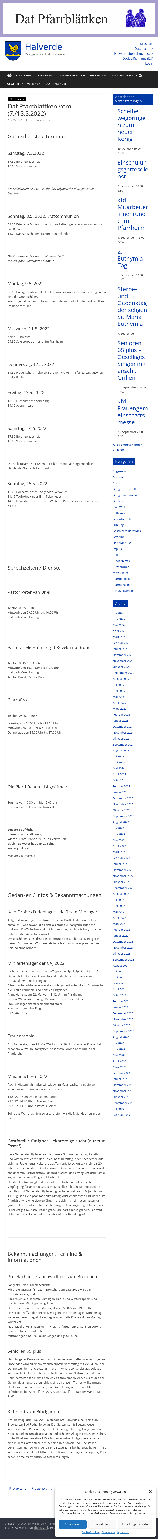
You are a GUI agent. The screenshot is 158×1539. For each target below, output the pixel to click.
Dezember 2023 (123, 798)
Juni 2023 (119, 834)
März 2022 (119, 923)
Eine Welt (119, 507)
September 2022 (123, 888)
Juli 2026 (118, 613)
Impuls (117, 549)
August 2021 (121, 965)
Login (149, 63)
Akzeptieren (72, 1524)
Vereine (32, 84)
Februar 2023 (121, 858)
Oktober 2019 (121, 1097)
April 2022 (119, 918)
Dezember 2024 (123, 726)
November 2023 (123, 804)
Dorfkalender (56, 84)
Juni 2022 (119, 906)
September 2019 (123, 1103)
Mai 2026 (119, 625)
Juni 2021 (119, 977)
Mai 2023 (119, 840)
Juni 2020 (119, 1049)
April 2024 (119, 774)
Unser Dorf (43, 75)
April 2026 (119, 631)
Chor (116, 483)
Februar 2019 (121, 1115)
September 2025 (123, 673)
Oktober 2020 (121, 1025)
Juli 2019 (118, 1109)
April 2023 (119, 846)
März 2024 (119, 780)
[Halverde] (9, 75)
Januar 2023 (120, 864)
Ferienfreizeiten (123, 519)
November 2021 (123, 947)
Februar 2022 (121, 929)
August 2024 (121, 750)
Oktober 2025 (121, 667)
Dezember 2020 (123, 1013)
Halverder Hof (122, 543)
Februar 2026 (121, 643)
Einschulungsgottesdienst (133, 169)
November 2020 (123, 1019)
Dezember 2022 (123, 870)
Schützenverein (123, 591)
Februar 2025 (121, 714)
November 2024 (123, 732)
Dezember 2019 (123, 1085)
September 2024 (123, 744)
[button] (150, 1492)
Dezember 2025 (123, 655)
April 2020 (119, 1061)
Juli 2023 (118, 828)
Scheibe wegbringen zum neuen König (131, 125)
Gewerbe (13, 84)
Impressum (123, 1532)
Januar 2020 (120, 1079)
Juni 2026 (119, 619)
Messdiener (120, 573)
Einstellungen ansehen (135, 1524)
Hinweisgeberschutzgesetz (133, 53)
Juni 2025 (119, 691)
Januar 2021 (120, 1007)
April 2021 (119, 989)
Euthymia (96, 75)
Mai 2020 (119, 1055)
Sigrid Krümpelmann (40, 120)
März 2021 (119, 995)
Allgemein (119, 471)
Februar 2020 (121, 1073)
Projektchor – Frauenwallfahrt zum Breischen (43, 1488)
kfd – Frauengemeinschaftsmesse (133, 411)
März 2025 (119, 708)
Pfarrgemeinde (71, 75)
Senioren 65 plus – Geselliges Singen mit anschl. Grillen (132, 360)
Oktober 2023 (121, 810)
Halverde (43, 46)
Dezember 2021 (123, 941)
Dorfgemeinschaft (124, 489)
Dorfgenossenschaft (126, 75)
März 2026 (119, 637)
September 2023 (123, 816)
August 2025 (121, 679)
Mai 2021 (119, 983)
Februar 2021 (121, 1001)
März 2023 (119, 852)
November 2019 (123, 1091)
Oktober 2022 (121, 882)
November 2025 (123, 661)
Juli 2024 (118, 756)
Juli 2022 (118, 900)
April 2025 (119, 702)
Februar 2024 (121, 786)
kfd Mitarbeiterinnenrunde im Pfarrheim (133, 214)
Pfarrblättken (17, 99)
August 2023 (121, 822)
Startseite (23, 75)
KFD (115, 555)
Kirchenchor (121, 567)
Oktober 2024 (121, 738)
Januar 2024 (120, 792)
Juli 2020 (118, 1043)
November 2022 (123, 876)
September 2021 (123, 959)
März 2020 (119, 1067)
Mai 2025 (119, 696)
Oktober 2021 (121, 953)
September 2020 (123, 1031)
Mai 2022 (119, 912)
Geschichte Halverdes (127, 531)
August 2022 (121, 894)
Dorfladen (119, 501)
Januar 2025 (120, 720)
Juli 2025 (118, 685)
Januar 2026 (120, 649)
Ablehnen (102, 1524)
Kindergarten (121, 561)
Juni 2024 (119, 762)
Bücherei (118, 477)
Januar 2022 (120, 935)
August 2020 (121, 1037)
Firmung (118, 525)
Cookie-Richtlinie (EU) (137, 58)
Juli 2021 (118, 971)
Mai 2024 (119, 768)
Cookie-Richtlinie (91, 1532)
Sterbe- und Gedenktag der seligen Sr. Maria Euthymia (132, 306)
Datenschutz (108, 1532)
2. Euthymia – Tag (132, 258)
